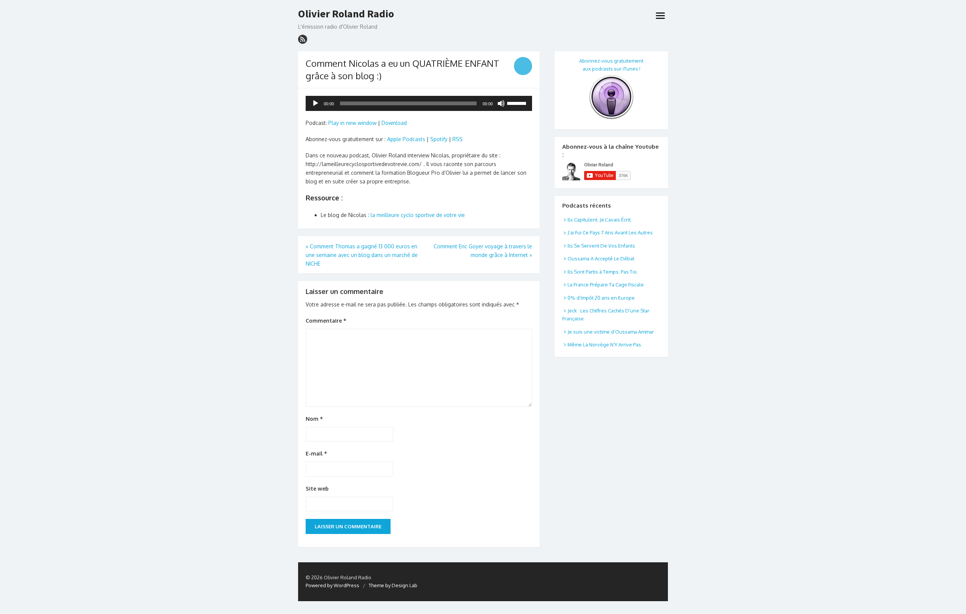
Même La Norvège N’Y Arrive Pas (604, 345)
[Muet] (501, 103)
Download (394, 123)
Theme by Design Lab (393, 585)
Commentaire (326, 320)
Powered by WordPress (332, 585)
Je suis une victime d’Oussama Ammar (611, 332)
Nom (314, 418)
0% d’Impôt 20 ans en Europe (601, 298)
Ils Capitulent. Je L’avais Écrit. (600, 220)
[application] (419, 103)
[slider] (517, 102)
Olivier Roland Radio (346, 14)
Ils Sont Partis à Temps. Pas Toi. (603, 272)
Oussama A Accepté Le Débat (601, 258)
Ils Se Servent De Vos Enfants (601, 246)
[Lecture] (315, 103)
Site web (317, 488)
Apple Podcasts (406, 139)
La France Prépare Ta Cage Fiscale (606, 285)
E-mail (316, 453)
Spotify (439, 139)
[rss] (302, 39)
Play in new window (352, 123)
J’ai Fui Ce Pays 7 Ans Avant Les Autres (610, 232)
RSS (457, 139)
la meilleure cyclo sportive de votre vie (418, 215)
